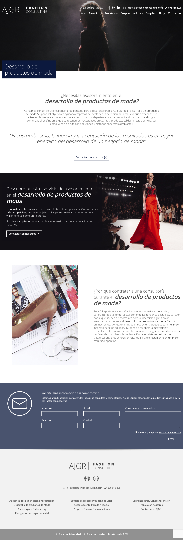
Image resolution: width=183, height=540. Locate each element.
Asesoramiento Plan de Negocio (91, 504)
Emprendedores (132, 13)
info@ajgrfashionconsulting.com (145, 7)
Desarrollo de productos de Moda (32, 504)
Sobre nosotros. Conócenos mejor (151, 500)
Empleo (151, 13)
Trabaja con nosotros (151, 504)
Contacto (174, 13)
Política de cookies (94, 534)
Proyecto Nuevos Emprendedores (91, 509)
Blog (162, 13)
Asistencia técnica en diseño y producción (31, 500)
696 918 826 (174, 7)
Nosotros (95, 13)
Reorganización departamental (32, 513)
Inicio (82, 13)
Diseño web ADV (118, 534)
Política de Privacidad (170, 432)
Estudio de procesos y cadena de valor (91, 500)
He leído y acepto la (159, 432)
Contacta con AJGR (151, 509)
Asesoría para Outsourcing (32, 509)
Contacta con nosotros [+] (91, 157)
